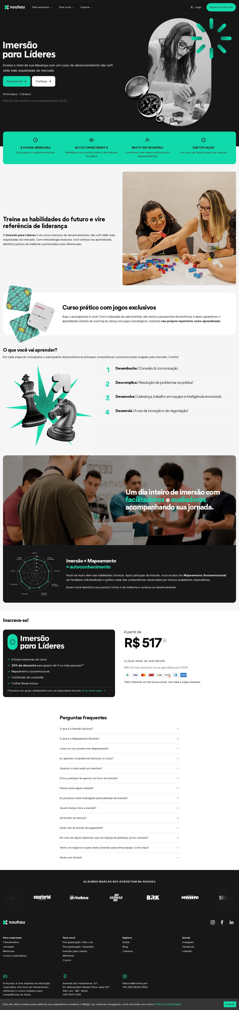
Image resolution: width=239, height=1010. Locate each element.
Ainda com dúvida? (71, 857)
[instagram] (212, 922)
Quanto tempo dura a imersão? (78, 808)
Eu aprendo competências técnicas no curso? (86, 758)
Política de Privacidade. (167, 1004)
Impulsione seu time (221, 7)
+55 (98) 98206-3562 (135, 987)
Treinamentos (11, 942)
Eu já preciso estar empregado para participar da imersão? (94, 798)
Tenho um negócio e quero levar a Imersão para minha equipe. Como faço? (104, 847)
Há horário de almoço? (73, 818)
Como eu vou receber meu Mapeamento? (84, 748)
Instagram (188, 942)
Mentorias (9, 951)
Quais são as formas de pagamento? (81, 827)
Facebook (188, 946)
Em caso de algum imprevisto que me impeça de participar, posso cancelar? (104, 837)
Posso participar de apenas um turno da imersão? (89, 778)
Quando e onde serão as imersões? (81, 768)
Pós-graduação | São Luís (78, 942)
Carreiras (127, 951)
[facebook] (222, 922)
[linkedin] (231, 922)
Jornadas (8, 946)
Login (198, 7)
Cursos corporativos (15, 955)
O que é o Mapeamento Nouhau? (79, 738)
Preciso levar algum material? (77, 788)
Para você (65, 7)
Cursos (67, 960)
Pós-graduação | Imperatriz (78, 946)
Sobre (126, 942)
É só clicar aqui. (93, 690)
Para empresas (40, 7)
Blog (125, 946)
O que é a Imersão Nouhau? (76, 728)
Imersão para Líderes (75, 951)
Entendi (230, 1004)
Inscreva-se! (14, 81)
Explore (85, 7)
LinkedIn (187, 951)
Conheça (41, 81)
